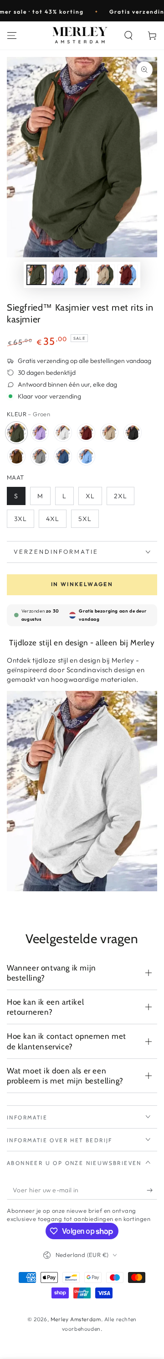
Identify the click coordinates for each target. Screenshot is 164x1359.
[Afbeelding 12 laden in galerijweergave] (82, 275)
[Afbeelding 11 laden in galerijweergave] (59, 275)
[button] (128, 35)
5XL (85, 519)
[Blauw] (62, 456)
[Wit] (62, 432)
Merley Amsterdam (76, 1319)
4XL (52, 519)
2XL (120, 496)
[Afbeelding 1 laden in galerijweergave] (36, 275)
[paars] (39, 432)
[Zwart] (132, 432)
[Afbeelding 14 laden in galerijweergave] (128, 275)
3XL (20, 519)
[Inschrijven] (152, 1190)
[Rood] (86, 432)
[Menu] (12, 35)
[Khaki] (109, 432)
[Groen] (16, 432)
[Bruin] (16, 456)
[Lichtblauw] (86, 456)
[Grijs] (39, 456)
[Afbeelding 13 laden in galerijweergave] (105, 275)
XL (90, 496)
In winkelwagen (82, 584)
